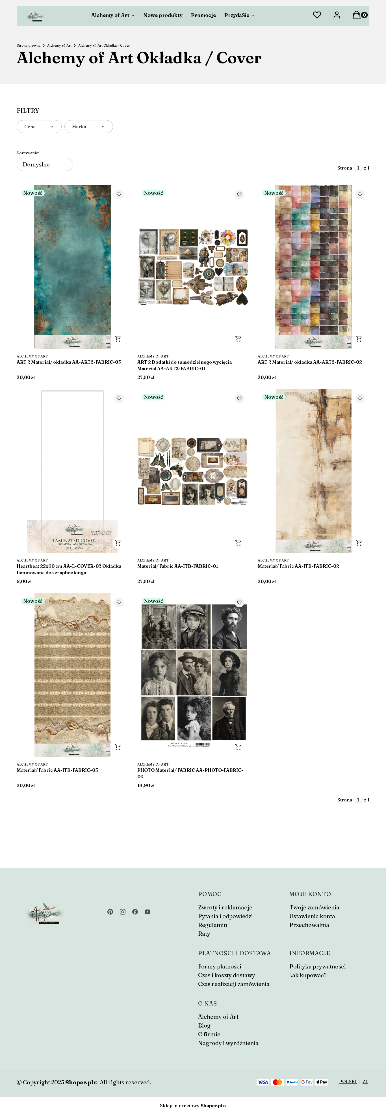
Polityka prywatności (317, 966)
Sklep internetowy (191, 1105)
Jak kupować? (308, 975)
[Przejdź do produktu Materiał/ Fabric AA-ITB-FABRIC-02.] (313, 471)
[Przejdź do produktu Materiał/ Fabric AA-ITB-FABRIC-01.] (193, 471)
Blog (204, 1025)
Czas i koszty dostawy (226, 975)
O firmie (209, 1034)
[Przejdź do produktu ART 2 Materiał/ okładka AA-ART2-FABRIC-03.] (72, 267)
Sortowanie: (28, 152)
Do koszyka (118, 338)
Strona (344, 168)
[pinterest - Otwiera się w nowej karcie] (110, 911)
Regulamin (212, 924)
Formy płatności (219, 966)
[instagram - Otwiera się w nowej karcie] (122, 911)
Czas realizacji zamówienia (234, 983)
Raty (204, 933)
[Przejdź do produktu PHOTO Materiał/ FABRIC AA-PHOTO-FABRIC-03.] (193, 675)
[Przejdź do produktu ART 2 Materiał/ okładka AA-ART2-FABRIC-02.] (313, 267)
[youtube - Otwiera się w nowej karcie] (147, 911)
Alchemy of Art (59, 45)
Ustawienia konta (312, 916)
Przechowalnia (309, 924)
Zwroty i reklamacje (225, 907)
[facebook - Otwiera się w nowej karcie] (135, 911)
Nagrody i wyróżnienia (228, 1042)
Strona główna (28, 45)
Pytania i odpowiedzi (225, 916)
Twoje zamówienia (314, 907)
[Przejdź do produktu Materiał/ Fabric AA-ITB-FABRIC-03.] (72, 675)
